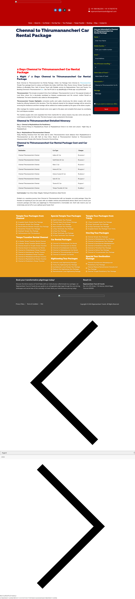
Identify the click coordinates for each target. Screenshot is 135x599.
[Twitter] (60, 10)
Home (30, 23)
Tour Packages (67, 23)
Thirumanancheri (85, 83)
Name (96, 37)
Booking (89, 23)
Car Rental (46, 23)
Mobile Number (99, 46)
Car (42, 89)
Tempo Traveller (79, 23)
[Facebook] (55, 10)
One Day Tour (56, 23)
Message (97, 90)
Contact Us (103, 23)
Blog (95, 23)
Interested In (98, 81)
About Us (37, 23)
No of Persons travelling (102, 64)
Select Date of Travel (101, 72)
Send (106, 109)
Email (96, 55)
